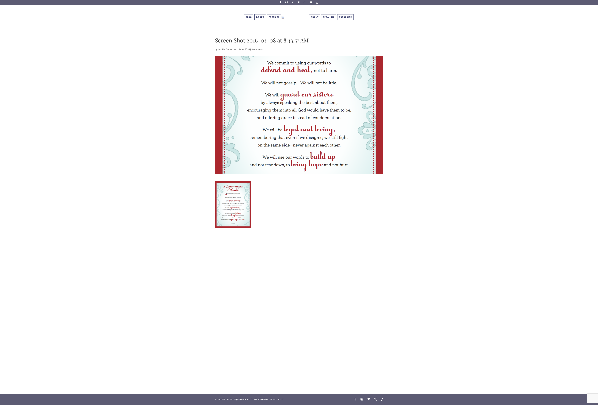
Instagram (287, 2)
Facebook (280, 2)
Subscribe (311, 2)
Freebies (274, 17)
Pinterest (299, 2)
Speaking (329, 17)
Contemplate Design (257, 399)
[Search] (317, 3)
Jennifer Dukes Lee (227, 49)
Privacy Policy (277, 399)
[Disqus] (299, 267)
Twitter (293, 2)
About (314, 17)
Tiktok (305, 2)
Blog (249, 17)
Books (260, 17)
